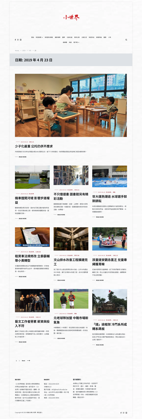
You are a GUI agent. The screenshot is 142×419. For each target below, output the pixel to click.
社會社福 (69, 37)
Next (23, 361)
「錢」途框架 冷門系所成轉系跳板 (109, 326)
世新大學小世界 (31, 412)
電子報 (76, 42)
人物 (109, 37)
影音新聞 (38, 37)
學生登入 (39, 412)
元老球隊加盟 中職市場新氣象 (71, 320)
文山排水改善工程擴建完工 (71, 261)
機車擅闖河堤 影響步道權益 (32, 200)
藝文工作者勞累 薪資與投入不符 (32, 323)
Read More (22, 157)
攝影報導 (57, 37)
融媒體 (65, 42)
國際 (63, 37)
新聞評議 (99, 37)
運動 (105, 37)
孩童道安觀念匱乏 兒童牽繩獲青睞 (109, 261)
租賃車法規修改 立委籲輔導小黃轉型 (32, 258)
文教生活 (84, 37)
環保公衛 (77, 37)
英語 (70, 42)
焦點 (32, 37)
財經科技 (91, 37)
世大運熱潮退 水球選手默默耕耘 (109, 198)
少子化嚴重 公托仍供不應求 (34, 146)
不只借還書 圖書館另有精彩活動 (71, 196)
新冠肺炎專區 (49, 37)
